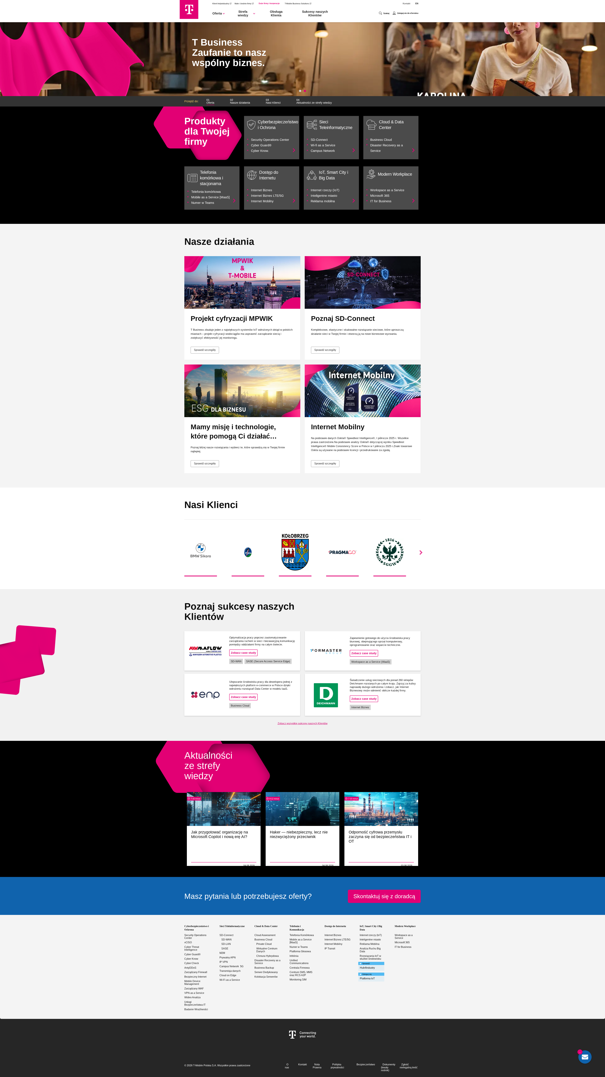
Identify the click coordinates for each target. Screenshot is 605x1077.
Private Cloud (264, 944)
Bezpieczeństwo (366, 1064)
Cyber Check (191, 963)
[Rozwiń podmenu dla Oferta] (224, 14)
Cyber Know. (260, 150)
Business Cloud (381, 139)
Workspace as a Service (387, 190)
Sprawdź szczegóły (205, 350)
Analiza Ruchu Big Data (370, 950)
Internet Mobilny (262, 201)
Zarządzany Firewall (195, 972)
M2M (222, 953)
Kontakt (406, 3)
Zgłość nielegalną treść (409, 1066)
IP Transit (330, 948)
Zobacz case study (243, 652)
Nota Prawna (317, 1066)
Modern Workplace (405, 926)
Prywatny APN (227, 957)
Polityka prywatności (337, 1066)
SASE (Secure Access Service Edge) (268, 661)
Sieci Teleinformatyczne (232, 926)
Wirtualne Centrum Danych (266, 950)
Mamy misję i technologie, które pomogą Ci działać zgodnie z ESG (233, 436)
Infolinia (294, 956)
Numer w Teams (202, 202)
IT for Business (380, 201)
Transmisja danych (230, 971)
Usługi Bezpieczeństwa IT (195, 1003)
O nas (287, 1066)
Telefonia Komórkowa (302, 935)
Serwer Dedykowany (266, 972)
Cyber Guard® (261, 145)
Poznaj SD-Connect (343, 318)
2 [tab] (305, 91)
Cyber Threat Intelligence (191, 948)
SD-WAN (236, 661)
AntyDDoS (190, 967)
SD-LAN (226, 944)
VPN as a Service (194, 993)
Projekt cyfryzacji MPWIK (232, 318)
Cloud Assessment (264, 935)
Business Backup (264, 967)
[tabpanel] (302, 58)
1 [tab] (300, 91)
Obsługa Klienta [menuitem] (276, 13)
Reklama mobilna (323, 201)
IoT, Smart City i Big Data (371, 928)
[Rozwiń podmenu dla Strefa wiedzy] (254, 14)
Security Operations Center (270, 139)
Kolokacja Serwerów (266, 976)
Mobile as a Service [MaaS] (210, 197)
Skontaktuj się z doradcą (384, 896)
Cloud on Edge (227, 975)
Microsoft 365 (379, 195)
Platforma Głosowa (300, 951)
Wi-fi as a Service (323, 145)
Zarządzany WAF (194, 988)
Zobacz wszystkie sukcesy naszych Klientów (303, 723)
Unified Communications (299, 962)
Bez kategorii (356, 865)
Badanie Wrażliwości (196, 1009)
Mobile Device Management (192, 982)
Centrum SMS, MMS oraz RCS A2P (301, 973)
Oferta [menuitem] (217, 13)
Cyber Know (191, 958)
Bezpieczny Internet (195, 976)
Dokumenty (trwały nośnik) (388, 1067)
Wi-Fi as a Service (229, 980)
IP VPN (223, 962)
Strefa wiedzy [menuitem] (243, 13)
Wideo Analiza (192, 997)
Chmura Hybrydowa (267, 956)
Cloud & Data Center (266, 926)
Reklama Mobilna (369, 944)
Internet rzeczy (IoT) (325, 190)
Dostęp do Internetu (335, 926)
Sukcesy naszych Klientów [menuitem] (315, 13)
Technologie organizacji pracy (207, 865)
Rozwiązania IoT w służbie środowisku (370, 957)
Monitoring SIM (298, 979)
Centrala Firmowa (300, 967)
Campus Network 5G (231, 966)
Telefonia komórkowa (206, 191)
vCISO (188, 942)
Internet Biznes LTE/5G (267, 195)
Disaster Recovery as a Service (267, 962)
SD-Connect (319, 139)
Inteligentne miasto (324, 195)
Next (421, 553)
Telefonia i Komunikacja (297, 928)
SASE (224, 948)
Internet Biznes (261, 190)
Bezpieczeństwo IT (280, 865)
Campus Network (323, 150)
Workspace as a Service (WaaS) (370, 661)
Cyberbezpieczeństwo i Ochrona (196, 928)
